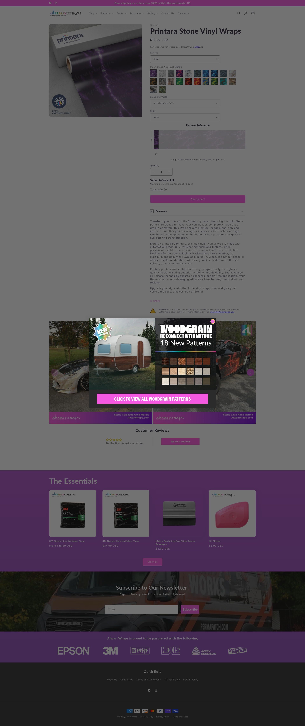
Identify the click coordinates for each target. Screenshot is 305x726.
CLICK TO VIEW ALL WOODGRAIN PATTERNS (152, 399)
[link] (152, 354)
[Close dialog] (213, 321)
